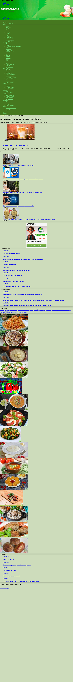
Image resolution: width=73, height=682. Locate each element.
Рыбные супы (9, 37)
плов (66, 310)
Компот (8, 102)
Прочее (5, 106)
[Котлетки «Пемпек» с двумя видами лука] (14, 553)
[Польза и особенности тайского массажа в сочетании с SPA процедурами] (11, 191)
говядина (4, 310)
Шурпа (7, 35)
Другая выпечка (10, 88)
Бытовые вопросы (11, 108)
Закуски (5, 93)
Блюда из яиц (9, 50)
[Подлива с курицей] (14, 521)
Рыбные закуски (10, 96)
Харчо (7, 33)
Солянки (8, 32)
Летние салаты (10, 76)
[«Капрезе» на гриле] (11, 505)
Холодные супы (10, 38)
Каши (7, 59)
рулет (1, 312)
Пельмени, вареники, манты (13, 46)
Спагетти (8, 58)
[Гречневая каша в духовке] (14, 345)
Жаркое (8, 55)
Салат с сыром (10, 81)
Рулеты (8, 56)
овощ (55, 310)
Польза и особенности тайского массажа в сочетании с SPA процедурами (22, 192)
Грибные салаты (10, 73)
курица (40, 310)
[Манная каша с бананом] (14, 361)
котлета (22, 310)
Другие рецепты (10, 40)
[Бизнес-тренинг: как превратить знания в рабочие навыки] (11, 164)
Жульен (8, 60)
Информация (9, 23)
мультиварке (48, 310)
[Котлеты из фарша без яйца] (14, 537)
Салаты (5, 68)
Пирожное (8, 85)
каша (19, 310)
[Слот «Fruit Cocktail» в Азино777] (11, 393)
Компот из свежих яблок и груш (16, 145)
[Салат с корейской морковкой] (14, 329)
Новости (8, 110)
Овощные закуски (10, 97)
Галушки (8, 61)
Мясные (8, 44)
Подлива (8, 65)
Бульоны (8, 36)
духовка (11, 310)
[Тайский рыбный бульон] (14, 409)
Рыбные (8, 45)
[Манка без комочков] (14, 457)
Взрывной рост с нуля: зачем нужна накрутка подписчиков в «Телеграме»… (23, 179)
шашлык (23, 312)
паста (63, 310)
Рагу (7, 54)
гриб (8, 310)
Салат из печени (10, 78)
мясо (53, 310)
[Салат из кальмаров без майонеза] (14, 377)
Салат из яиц (9, 79)
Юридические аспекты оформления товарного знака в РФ (18, 206)
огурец (57, 310)
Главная (2, 115)
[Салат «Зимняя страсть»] (14, 425)
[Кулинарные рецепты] (9, 14)
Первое (5, 24)
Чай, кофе (8, 104)
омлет (60, 310)
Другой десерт (9, 92)
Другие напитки (10, 105)
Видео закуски (9, 99)
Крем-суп (8, 27)
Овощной (8, 70)
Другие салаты (10, 82)
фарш (16, 312)
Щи (6, 29)
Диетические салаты (11, 77)
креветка (31, 310)
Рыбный (8, 72)
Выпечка (5, 83)
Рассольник (9, 31)
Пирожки (8, 86)
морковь (43, 310)
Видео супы (9, 41)
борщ (1, 310)
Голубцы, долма (10, 51)
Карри (7, 63)
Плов (7, 47)
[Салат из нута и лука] (10, 441)
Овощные (8, 49)
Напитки (5, 100)
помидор (69, 310)
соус (13, 312)
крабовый (27, 310)
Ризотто (8, 52)
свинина (10, 312)
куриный (35, 310)
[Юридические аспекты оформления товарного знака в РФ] (11, 204)
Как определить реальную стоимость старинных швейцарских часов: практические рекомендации (29, 219)
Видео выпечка (10, 87)
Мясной (8, 69)
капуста (15, 310)
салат (5, 312)
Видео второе (9, 67)
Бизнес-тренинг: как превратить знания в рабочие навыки (18, 165)
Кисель (7, 101)
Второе (5, 42)
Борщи (7, 28)
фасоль (19, 312)
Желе (7, 91)
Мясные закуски (10, 95)
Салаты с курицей (10, 74)
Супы (7, 26)
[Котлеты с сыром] (14, 489)
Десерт (5, 90)
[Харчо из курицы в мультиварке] (14, 473)
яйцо (26, 312)
